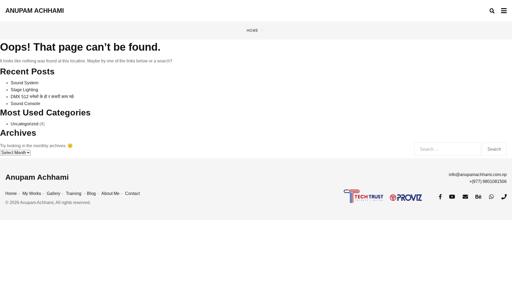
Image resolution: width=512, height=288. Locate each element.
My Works (31, 193)
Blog (91, 193)
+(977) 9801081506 (488, 181)
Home (253, 31)
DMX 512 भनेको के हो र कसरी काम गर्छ (42, 96)
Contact (132, 193)
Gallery (53, 193)
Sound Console (25, 103)
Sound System (24, 83)
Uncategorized (24, 124)
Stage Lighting (24, 89)
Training (73, 193)
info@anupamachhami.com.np (478, 174)
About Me (110, 193)
